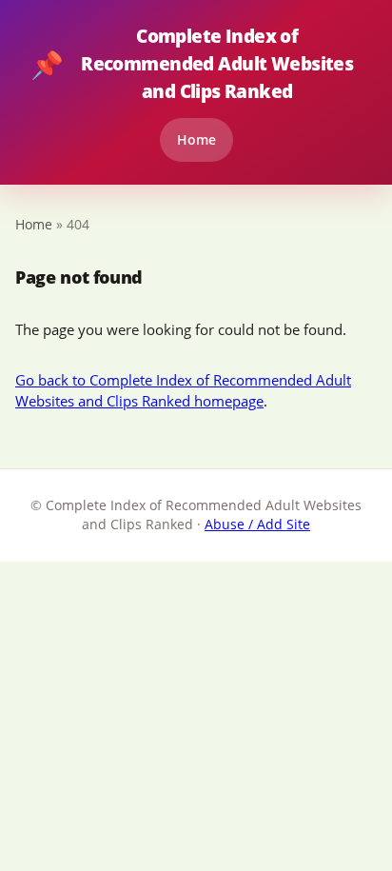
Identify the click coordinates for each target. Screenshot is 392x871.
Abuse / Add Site (257, 524)
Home (196, 139)
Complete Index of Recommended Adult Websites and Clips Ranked (191, 63)
